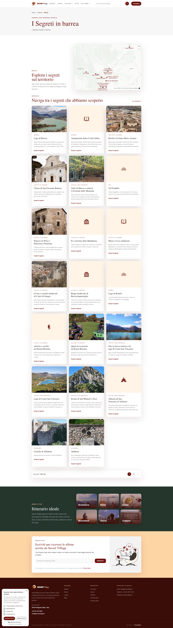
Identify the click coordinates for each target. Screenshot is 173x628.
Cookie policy (94, 598)
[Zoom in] (139, 46)
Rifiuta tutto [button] (21, 618)
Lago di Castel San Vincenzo (46, 398)
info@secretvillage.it (38, 613)
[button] (15, 622)
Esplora (68, 3)
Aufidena (75, 451)
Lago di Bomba (115, 293)
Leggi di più (16, 602)
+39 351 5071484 (37, 611)
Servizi (92, 592)
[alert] (15, 607)
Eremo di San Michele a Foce (84, 398)
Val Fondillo (113, 188)
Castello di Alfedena (43, 451)
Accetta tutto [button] (9, 618)
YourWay (137, 625)
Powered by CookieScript (15, 624)
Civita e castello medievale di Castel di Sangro (46, 295)
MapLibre (116, 88)
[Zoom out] (139, 49)
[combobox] (110, 4)
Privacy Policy (87, 568)
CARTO (122, 88)
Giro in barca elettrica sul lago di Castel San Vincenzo (120, 347)
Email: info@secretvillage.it (125, 589)
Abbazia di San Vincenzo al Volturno (117, 400)
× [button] (26, 590)
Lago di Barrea (40, 138)
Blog (77, 3)
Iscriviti (100, 561)
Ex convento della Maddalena (84, 240)
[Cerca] (127, 3)
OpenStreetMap (128, 88)
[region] (107, 67)
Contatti (92, 595)
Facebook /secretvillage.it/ (125, 595)
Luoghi (66, 595)
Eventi (60, 3)
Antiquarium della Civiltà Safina (85, 138)
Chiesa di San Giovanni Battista (48, 188)
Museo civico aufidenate (119, 240)
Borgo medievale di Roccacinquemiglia (79, 295)
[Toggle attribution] (139, 88)
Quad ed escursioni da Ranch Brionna (79, 347)
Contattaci (136, 3)
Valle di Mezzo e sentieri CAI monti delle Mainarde (82, 189)
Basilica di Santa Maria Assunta (122, 138)
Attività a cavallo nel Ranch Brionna (42, 347)
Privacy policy (94, 600)
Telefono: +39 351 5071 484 (125, 592)
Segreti (52, 3)
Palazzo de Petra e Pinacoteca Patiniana (43, 242)
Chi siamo (85, 3)
